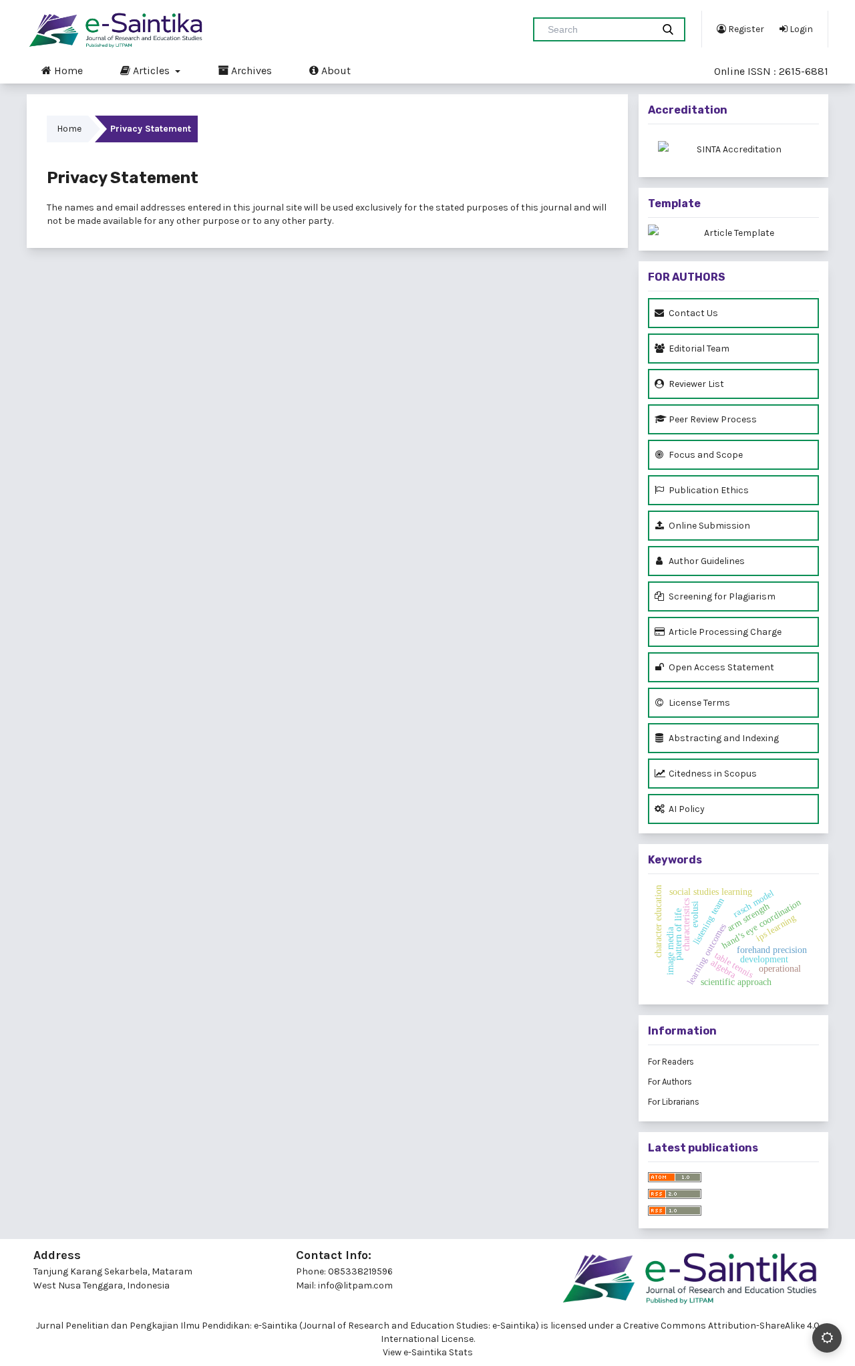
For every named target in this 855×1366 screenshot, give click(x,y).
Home (67, 70)
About (335, 70)
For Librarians (673, 1102)
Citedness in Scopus (712, 773)
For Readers (671, 1062)
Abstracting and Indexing (723, 738)
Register (745, 29)
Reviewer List (695, 384)
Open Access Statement (720, 667)
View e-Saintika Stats (428, 1352)
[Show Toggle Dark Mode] (827, 1338)
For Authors (670, 1082)
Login (800, 29)
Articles (151, 70)
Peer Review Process (712, 419)
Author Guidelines (706, 561)
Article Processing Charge (724, 632)
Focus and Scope (705, 454)
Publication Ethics (708, 490)
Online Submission (708, 525)
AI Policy (686, 809)
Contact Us (692, 313)
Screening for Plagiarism (721, 596)
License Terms (698, 702)
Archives (250, 70)
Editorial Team (698, 348)
